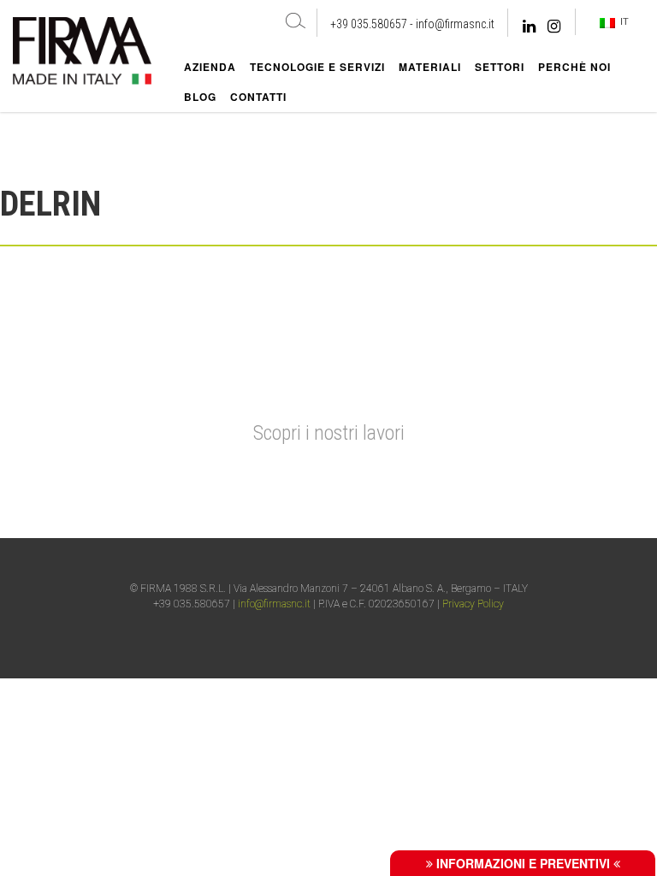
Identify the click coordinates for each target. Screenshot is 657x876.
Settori (499, 66)
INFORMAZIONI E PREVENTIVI (523, 863)
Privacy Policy (473, 604)
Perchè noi (574, 66)
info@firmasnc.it (455, 24)
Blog (200, 96)
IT (622, 21)
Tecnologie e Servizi (317, 66)
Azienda (210, 66)
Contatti (258, 96)
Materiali (430, 66)
